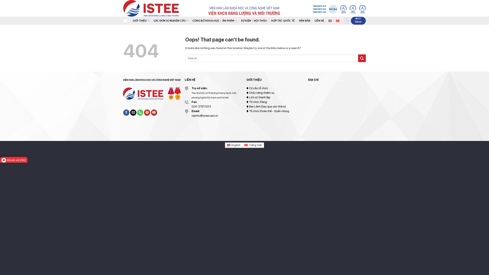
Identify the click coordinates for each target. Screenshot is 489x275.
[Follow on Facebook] (126, 112)
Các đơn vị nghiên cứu (170, 21)
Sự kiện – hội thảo (254, 21)
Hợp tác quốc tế (283, 21)
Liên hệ (319, 21)
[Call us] (140, 112)
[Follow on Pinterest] (147, 112)
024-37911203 (201, 106)
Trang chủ (126, 21)
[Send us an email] (133, 112)
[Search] (347, 21)
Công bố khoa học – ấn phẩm (213, 21)
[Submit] (362, 58)
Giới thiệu (140, 21)
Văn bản (304, 21)
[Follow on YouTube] (154, 112)
